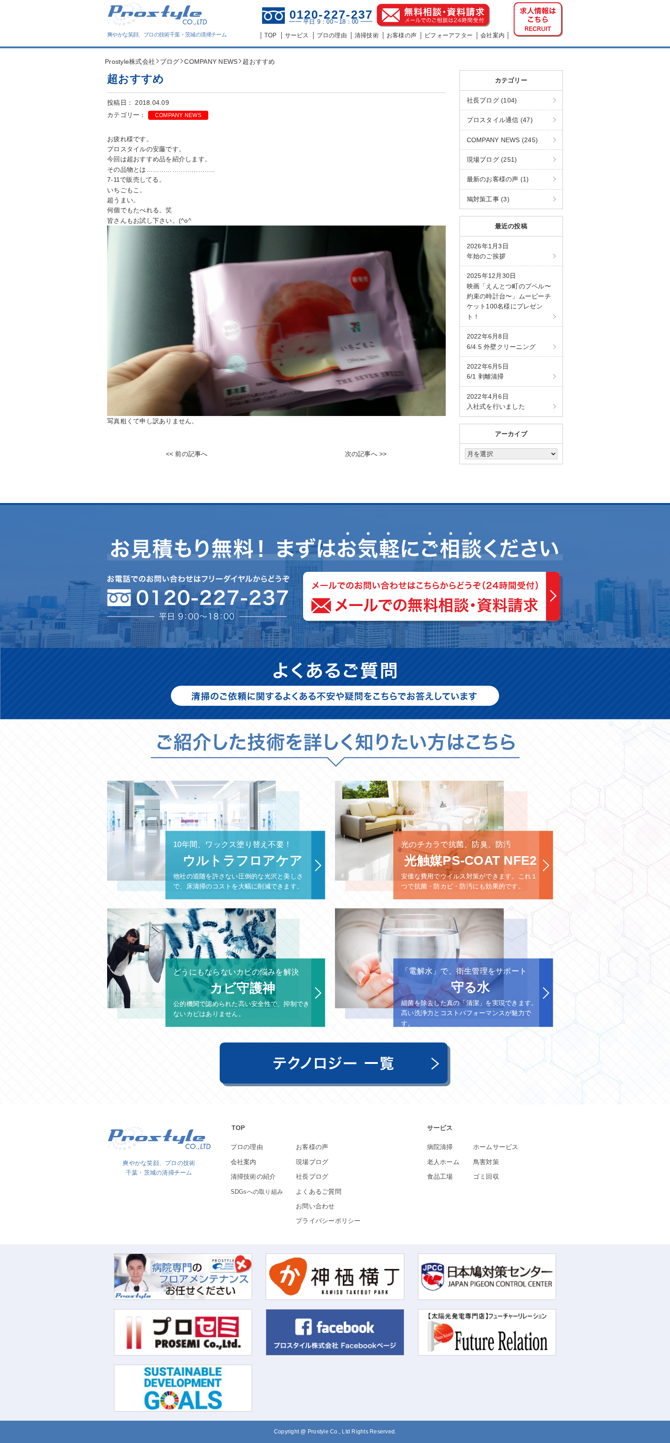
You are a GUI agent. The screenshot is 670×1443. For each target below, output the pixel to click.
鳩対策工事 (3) (488, 199)
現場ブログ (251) (492, 159)
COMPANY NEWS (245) (502, 140)
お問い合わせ (315, 1206)
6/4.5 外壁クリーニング (501, 341)
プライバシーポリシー (328, 1220)
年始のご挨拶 (488, 251)
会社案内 (244, 1162)
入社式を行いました (496, 401)
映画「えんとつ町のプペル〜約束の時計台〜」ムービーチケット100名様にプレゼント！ (509, 296)
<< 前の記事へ (187, 453)
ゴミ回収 (486, 1176)
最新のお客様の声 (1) (498, 179)
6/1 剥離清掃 (488, 371)
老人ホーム (443, 1162)
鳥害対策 (486, 1162)
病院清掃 (440, 1146)
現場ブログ (312, 1162)
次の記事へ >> (366, 453)
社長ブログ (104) (492, 100)
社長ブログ (312, 1176)
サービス (440, 1127)
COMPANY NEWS (178, 115)
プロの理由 (247, 1146)
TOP (238, 1127)
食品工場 (440, 1176)
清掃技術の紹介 (253, 1176)
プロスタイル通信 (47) (500, 119)
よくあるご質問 (318, 1191)
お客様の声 (312, 1146)
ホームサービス (496, 1146)
